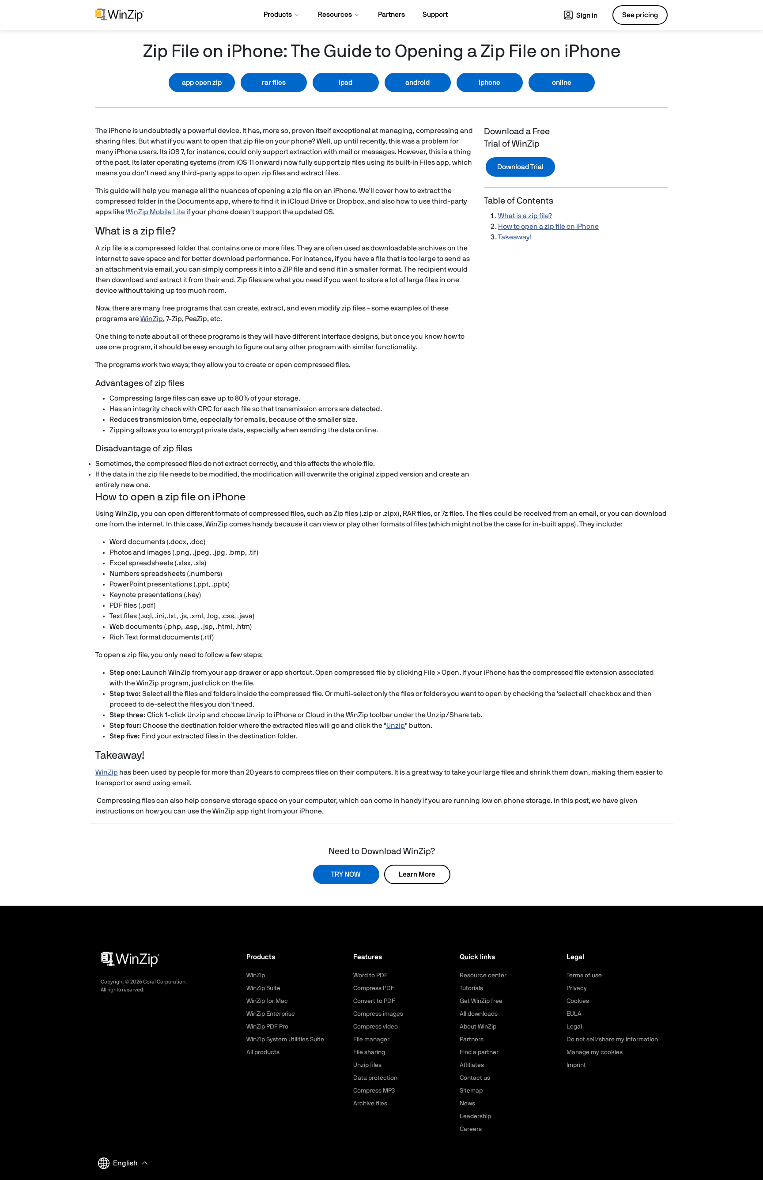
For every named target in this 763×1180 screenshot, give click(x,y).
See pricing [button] (640, 15)
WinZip (151, 318)
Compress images (378, 1014)
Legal (574, 1027)
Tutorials (471, 988)
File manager (371, 1039)
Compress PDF (373, 988)
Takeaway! (515, 237)
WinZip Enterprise (270, 1014)
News (467, 1104)
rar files (274, 82)
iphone (489, 82)
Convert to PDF (374, 1001)
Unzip (395, 725)
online (561, 82)
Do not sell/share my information (612, 1039)
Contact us (475, 1078)
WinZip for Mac (267, 1001)
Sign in (586, 15)
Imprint (576, 1065)
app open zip (202, 82)
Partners (471, 1039)
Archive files (370, 1104)
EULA (574, 1014)
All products (263, 1052)
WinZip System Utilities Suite (285, 1039)
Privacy (577, 988)
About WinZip (478, 1027)
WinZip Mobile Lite (155, 212)
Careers (471, 1129)
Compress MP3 (374, 1091)
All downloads (479, 1014)
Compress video (375, 1027)
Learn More (417, 874)
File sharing (369, 1052)
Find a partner (479, 1052)
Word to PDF (370, 975)
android (417, 82)
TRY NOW (346, 874)
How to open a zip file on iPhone (548, 226)
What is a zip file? (525, 215)
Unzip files (367, 1065)
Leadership (475, 1116)
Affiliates (472, 1065)
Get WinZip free (481, 1001)
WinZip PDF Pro (267, 1027)
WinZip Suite (263, 988)
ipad (345, 82)
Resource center (483, 975)
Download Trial (520, 166)
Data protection (375, 1078)
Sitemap (471, 1091)
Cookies (578, 1001)
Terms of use (584, 975)
